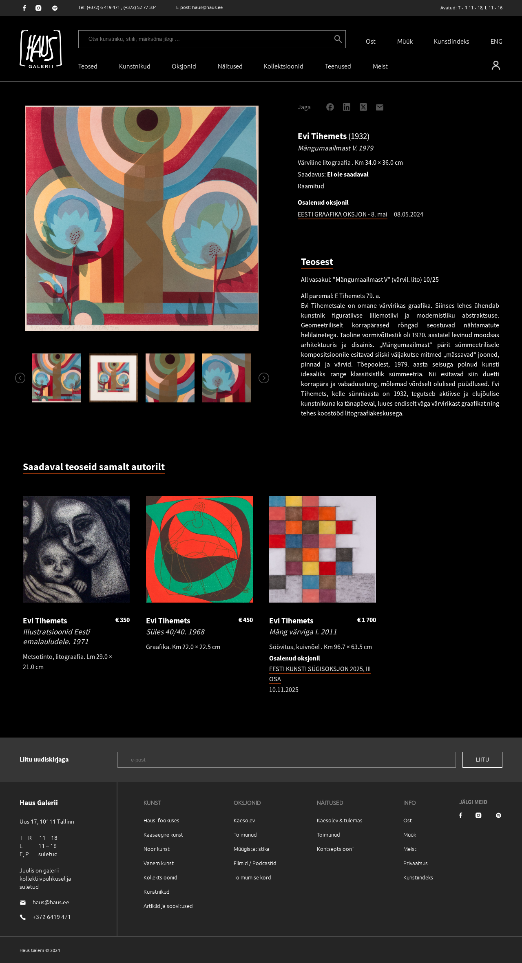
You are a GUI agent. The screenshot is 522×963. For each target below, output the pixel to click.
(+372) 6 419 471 (103, 7)
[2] (113, 377)
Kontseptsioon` (335, 849)
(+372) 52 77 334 (140, 7)
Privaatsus (415, 863)
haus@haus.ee (207, 7)
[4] (227, 377)
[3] (170, 377)
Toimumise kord (252, 877)
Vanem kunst (159, 863)
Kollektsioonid (283, 66)
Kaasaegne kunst (163, 834)
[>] (260, 377)
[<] (16, 377)
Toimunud (245, 834)
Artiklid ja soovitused (168, 906)
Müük (405, 41)
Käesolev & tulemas (340, 820)
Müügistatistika (252, 849)
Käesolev (244, 820)
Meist (409, 849)
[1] (56, 377)
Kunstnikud (134, 66)
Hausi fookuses (161, 820)
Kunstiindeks (451, 41)
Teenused (338, 66)
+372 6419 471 (52, 916)
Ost (371, 41)
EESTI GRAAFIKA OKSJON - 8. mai (342, 214)
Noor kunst (157, 849)
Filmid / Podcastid (255, 863)
